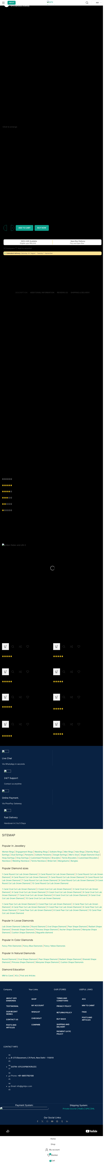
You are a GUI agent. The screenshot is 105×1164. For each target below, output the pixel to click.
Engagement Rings (24, 852)
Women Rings (8, 852)
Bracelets (56, 858)
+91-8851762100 (26, 1076)
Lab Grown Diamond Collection (16, 926)
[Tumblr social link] (62, 1121)
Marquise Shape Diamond (47, 962)
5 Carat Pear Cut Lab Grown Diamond (64, 907)
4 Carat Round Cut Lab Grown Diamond (29, 877)
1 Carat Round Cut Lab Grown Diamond (19, 874)
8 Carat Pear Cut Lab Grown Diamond (70, 910)
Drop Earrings (22, 858)
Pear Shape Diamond (77, 926)
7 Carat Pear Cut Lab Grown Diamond (35, 910)
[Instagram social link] (47, 1121)
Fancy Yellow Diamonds (54, 946)
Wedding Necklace (20, 861)
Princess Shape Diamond (47, 929)
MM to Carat (7, 975)
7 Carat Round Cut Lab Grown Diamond (39, 880)
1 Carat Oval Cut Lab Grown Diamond (19, 889)
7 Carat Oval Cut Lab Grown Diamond (35, 895)
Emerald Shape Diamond (23, 929)
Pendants (29, 855)
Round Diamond (38, 926)
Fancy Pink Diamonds (11, 946)
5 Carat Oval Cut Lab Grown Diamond (64, 892)
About (11, 3)
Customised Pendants (40, 858)
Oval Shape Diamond (56, 926)
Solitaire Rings (56, 852)
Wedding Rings (41, 852)
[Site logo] (52, 2)
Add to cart (24, 228)
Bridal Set (52, 861)
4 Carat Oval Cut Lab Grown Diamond (29, 892)
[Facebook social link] (37, 1121)
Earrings (5, 855)
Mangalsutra (63, 861)
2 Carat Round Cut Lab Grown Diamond (56, 874)
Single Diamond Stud (90, 855)
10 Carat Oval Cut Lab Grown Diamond (43, 898)
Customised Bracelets (88, 858)
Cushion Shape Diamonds (23, 932)
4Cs (16, 975)
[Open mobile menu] (3, 2)
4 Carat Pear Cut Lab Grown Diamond (29, 907)
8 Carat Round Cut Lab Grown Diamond (76, 880)
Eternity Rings (92, 852)
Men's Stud (74, 855)
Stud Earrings (17, 855)
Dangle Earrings (60, 855)
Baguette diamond (44, 932)
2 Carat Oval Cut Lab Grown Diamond (54, 889)
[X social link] (42, 1121)
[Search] (87, 2)
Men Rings (68, 852)
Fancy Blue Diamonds (32, 946)
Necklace (6, 861)
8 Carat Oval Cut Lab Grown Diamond (70, 895)
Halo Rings (79, 852)
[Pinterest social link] (57, 1121)
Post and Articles (27, 975)
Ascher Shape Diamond (70, 929)
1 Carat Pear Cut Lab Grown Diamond (19, 904)
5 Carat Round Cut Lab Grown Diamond (66, 877)
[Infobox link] (27, 758)
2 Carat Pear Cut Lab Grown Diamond (54, 904)
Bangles (74, 861)
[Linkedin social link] (67, 1121)
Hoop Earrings (8, 858)
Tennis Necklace (38, 861)
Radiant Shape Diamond (70, 959)
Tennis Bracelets (68, 858)
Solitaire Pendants (43, 855)
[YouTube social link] (52, 1121)
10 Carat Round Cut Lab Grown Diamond (50, 883)
